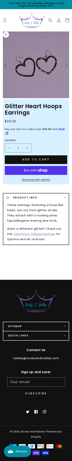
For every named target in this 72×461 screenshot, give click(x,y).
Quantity (10, 140)
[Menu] (5, 20)
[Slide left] (5, 65)
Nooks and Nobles (33, 431)
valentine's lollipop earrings (34, 234)
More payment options (36, 179)
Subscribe (36, 393)
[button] (50, 20)
